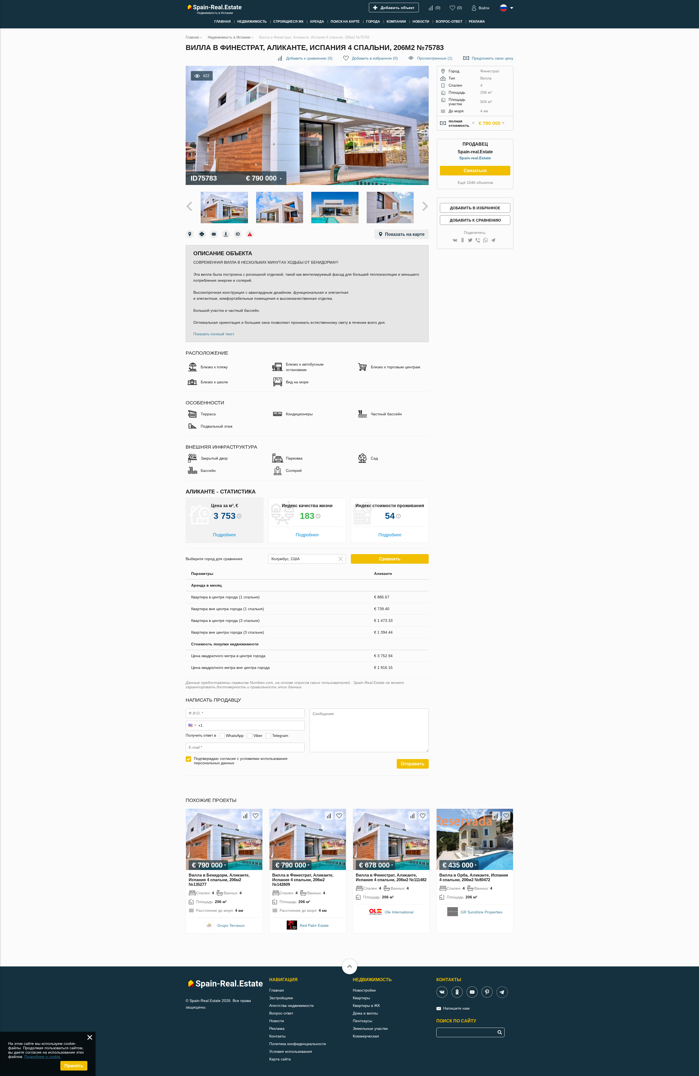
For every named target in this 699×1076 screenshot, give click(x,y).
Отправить (413, 764)
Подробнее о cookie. (42, 1056)
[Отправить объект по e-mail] (214, 234)
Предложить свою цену (492, 58)
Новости (276, 1021)
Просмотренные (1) (434, 58)
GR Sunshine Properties (481, 912)
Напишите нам (456, 1008)
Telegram (280, 735)
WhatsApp (235, 735)
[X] (470, 240)
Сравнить (390, 559)
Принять (73, 1065)
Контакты (277, 1036)
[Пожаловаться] (250, 234)
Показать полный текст (213, 334)
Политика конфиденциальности (297, 1044)
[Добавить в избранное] (255, 816)
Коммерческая (366, 1036)
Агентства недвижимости (291, 1005)
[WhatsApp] (485, 240)
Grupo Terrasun (231, 925)
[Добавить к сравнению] (245, 816)
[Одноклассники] (462, 240)
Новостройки (364, 990)
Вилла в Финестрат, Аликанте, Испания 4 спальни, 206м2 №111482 (391, 877)
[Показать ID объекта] (238, 234)
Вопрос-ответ (281, 1013)
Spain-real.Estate (475, 158)
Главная (276, 990)
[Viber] (478, 240)
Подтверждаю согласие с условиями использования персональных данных (241, 760)
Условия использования (290, 1051)
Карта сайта (280, 1059)
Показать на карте (405, 234)
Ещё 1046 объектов (475, 182)
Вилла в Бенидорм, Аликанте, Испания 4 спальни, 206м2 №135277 (219, 880)
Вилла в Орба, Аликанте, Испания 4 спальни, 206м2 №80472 (473, 877)
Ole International (399, 912)
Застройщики (281, 998)
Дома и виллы (365, 1013)
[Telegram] (493, 240)
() (438, 7)
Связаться (475, 170)
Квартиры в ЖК (366, 1005)
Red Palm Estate (314, 925)
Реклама (277, 1028)
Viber (257, 735)
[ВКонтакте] (455, 240)
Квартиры (361, 998)
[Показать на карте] (190, 234)
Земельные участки (370, 1028)
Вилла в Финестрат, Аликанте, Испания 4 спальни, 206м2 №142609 (302, 880)
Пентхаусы (362, 1021)
